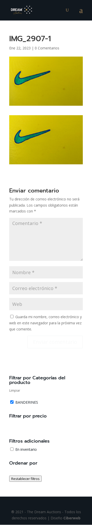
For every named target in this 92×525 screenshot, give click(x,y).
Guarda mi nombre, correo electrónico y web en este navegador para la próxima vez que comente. (45, 322)
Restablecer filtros (25, 478)
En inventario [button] (26, 449)
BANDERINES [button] (26, 402)
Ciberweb (71, 518)
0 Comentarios (47, 48)
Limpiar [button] (14, 390)
